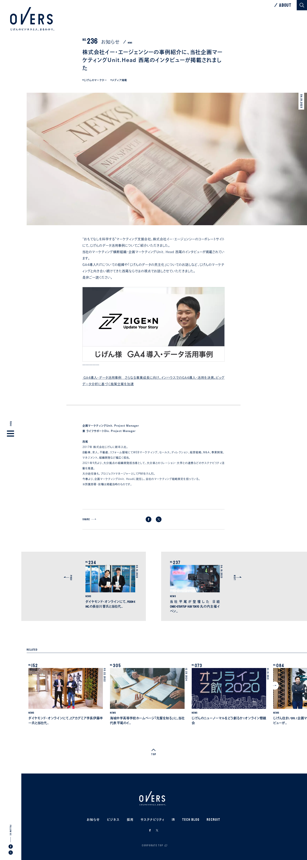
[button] (275, 685)
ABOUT (285, 5)
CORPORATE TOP (152, 845)
